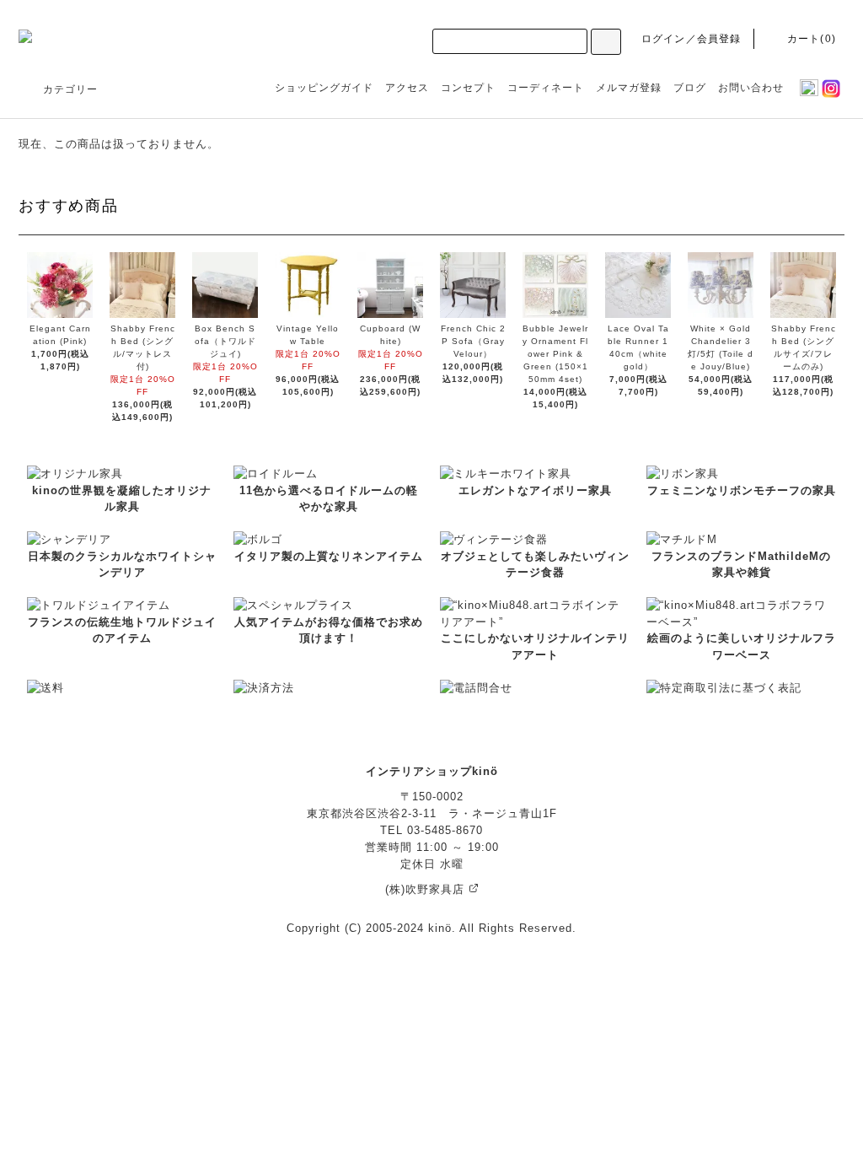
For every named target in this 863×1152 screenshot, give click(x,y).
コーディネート (545, 88)
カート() (811, 39)
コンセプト (468, 88)
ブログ (689, 88)
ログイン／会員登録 (691, 39)
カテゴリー (70, 89)
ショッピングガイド (324, 88)
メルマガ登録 (629, 88)
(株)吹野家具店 (427, 889)
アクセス (407, 88)
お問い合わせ (751, 88)
